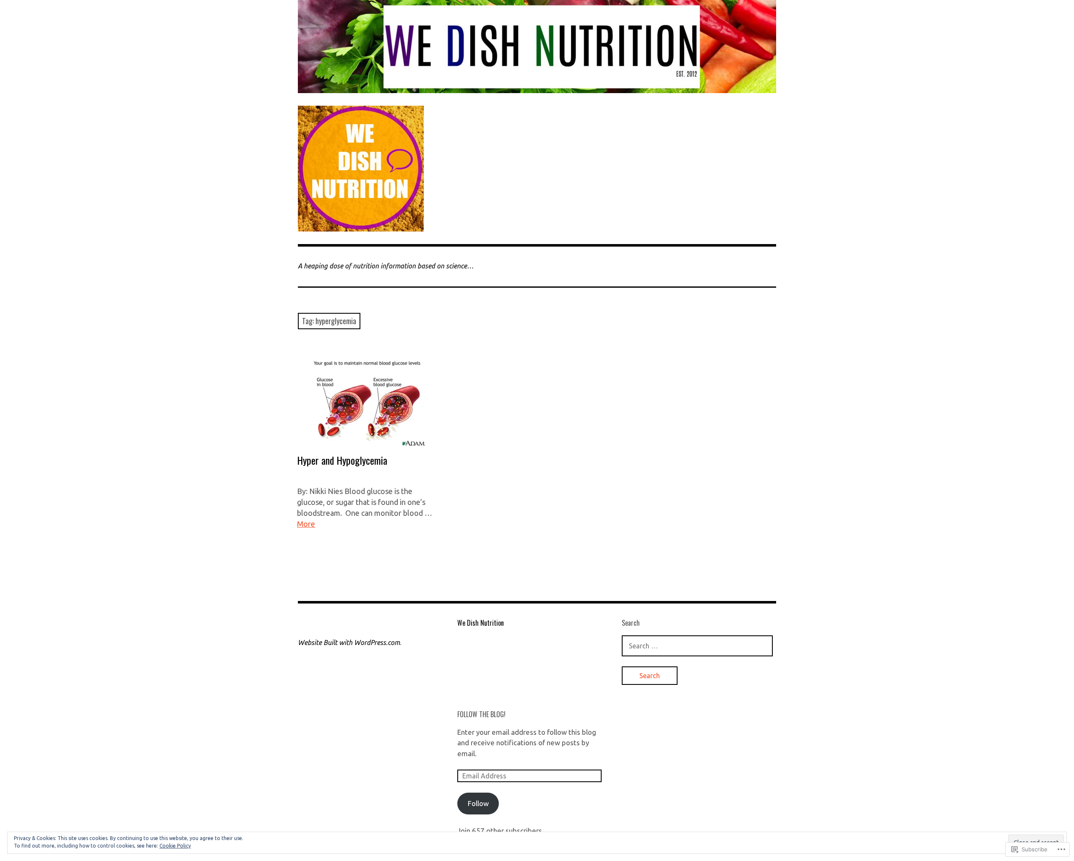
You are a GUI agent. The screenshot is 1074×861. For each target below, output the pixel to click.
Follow (478, 803)
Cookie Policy (175, 845)
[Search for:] (697, 646)
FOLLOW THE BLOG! (481, 714)
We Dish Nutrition (480, 623)
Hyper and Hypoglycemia (342, 460)
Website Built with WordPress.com (349, 642)
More (306, 524)
